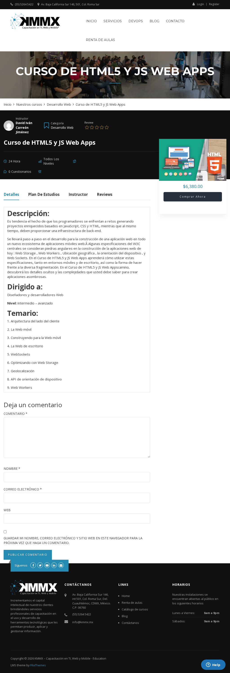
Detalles (11, 195)
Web (7, 510)
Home (126, 596)
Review (88, 122)
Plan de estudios (44, 195)
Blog (154, 21)
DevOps (135, 21)
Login (200, 4)
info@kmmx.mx (82, 622)
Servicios (113, 21)
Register (214, 4)
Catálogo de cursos (135, 609)
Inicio (91, 21)
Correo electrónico (23, 489)
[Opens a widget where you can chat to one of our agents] (213, 665)
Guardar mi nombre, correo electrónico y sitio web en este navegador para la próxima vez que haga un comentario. (73, 540)
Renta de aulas (100, 40)
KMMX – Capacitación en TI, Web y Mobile (63, 658)
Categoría (57, 123)
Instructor (22, 118)
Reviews (104, 195)
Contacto (175, 21)
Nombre (12, 468)
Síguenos (21, 565)
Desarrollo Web (62, 127)
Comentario (15, 413)
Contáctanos (130, 623)
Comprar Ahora (193, 197)
